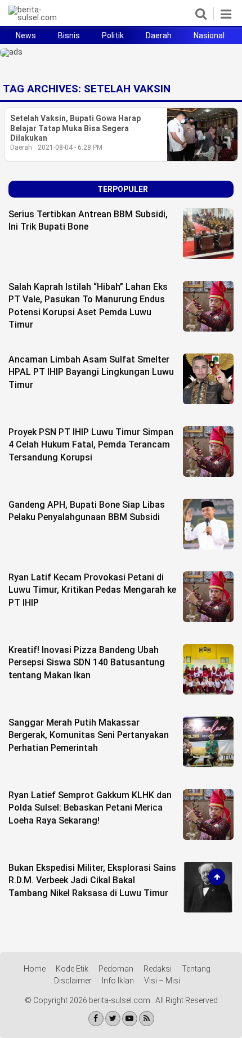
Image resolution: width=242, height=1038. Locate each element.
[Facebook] (96, 1018)
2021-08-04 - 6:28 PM (70, 147)
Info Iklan (118, 980)
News (26, 35)
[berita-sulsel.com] (39, 17)
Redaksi (158, 968)
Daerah (159, 35)
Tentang (196, 968)
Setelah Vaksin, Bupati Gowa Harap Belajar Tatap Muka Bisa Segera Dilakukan (75, 128)
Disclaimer (73, 980)
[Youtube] (129, 1018)
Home (35, 968)
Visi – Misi (162, 980)
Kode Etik (72, 968)
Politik (113, 35)
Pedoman (115, 968)
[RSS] (146, 1018)
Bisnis (69, 35)
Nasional (209, 35)
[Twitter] (112, 1018)
